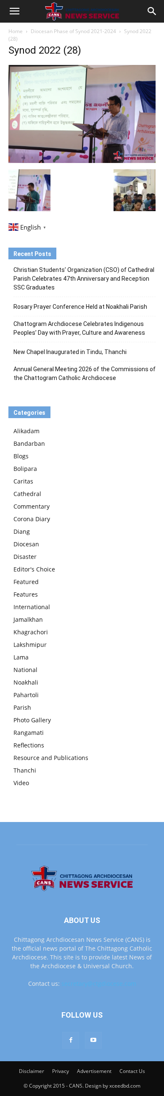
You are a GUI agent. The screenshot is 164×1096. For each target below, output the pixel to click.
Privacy (60, 1071)
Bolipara (25, 469)
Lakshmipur (30, 645)
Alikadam (26, 431)
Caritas (23, 481)
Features (25, 594)
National (25, 670)
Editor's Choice (34, 569)
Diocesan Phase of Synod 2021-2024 (73, 31)
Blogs (21, 456)
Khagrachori (30, 632)
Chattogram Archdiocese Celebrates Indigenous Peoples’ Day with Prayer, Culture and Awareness (79, 328)
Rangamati (28, 733)
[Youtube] (93, 1040)
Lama (21, 657)
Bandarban (29, 443)
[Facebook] (70, 1040)
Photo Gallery (32, 720)
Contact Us (132, 1071)
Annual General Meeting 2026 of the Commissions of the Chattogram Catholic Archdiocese (84, 373)
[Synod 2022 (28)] (82, 160)
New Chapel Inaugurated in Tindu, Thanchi (70, 352)
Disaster (25, 557)
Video (21, 783)
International (31, 607)
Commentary (31, 506)
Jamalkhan (28, 619)
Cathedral (27, 494)
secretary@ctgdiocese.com (98, 983)
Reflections (28, 745)
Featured (26, 582)
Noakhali (25, 682)
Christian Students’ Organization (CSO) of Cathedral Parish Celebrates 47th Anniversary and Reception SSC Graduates (83, 278)
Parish (22, 707)
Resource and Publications (50, 758)
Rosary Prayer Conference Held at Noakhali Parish (80, 306)
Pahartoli (26, 695)
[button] (14, 11)
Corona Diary (31, 519)
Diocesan (26, 544)
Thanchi (24, 770)
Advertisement (94, 1071)
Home (15, 31)
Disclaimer (31, 1071)
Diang (21, 531)
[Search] (152, 11)
